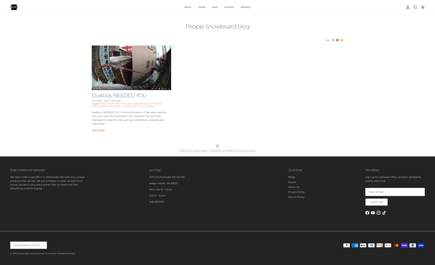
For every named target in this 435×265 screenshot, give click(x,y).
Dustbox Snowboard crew (125, 106)
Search (292, 182)
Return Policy (296, 197)
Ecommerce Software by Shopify (60, 253)
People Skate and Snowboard (30, 253)
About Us (293, 187)
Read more (98, 130)
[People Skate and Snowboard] (14, 7)
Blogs (291, 177)
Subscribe (376, 202)
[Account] (407, 7)
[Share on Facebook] (337, 40)
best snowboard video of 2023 (113, 103)
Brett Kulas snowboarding (150, 103)
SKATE (188, 7)
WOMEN (229, 7)
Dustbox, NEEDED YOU (119, 95)
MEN (215, 7)
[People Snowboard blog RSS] (342, 40)
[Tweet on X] (333, 40)
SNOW (202, 7)
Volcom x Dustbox (146, 106)
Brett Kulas (133, 103)
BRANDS (245, 7)
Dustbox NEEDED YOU (102, 106)
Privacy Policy (296, 191)
